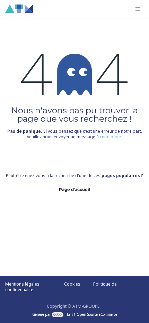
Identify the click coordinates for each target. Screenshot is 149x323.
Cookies (72, 284)
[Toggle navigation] (138, 9)
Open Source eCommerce (97, 314)
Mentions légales (22, 284)
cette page (110, 137)
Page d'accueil (74, 189)
